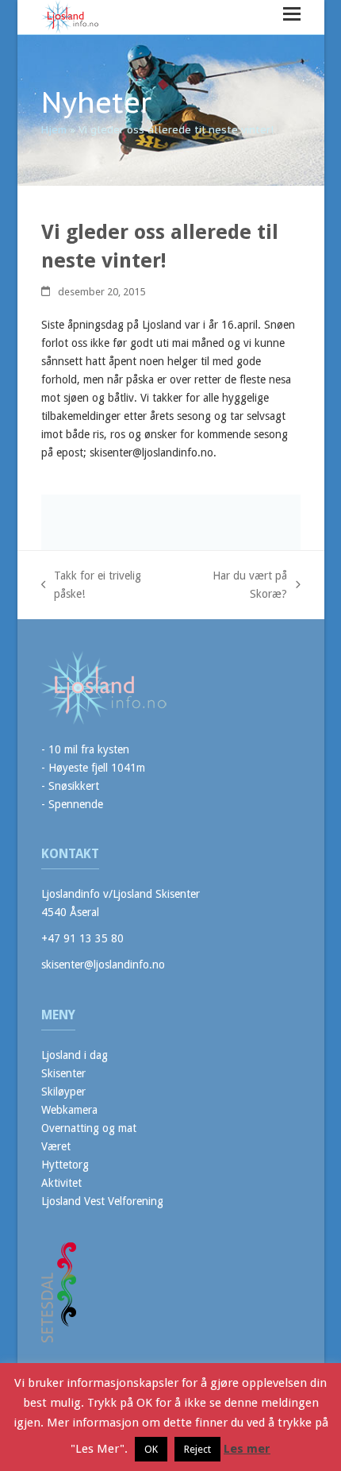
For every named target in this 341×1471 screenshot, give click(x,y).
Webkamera (69, 1109)
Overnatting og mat (88, 1128)
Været (56, 1146)
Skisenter (63, 1073)
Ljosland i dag (74, 1055)
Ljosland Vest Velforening (102, 1201)
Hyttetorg (65, 1164)
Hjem (54, 130)
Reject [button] (197, 1449)
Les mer (247, 1449)
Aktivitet (61, 1182)
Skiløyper (63, 1091)
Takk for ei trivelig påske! (91, 586)
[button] (292, 14)
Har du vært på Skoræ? (234, 586)
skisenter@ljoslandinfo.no (103, 964)
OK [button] (151, 1449)
